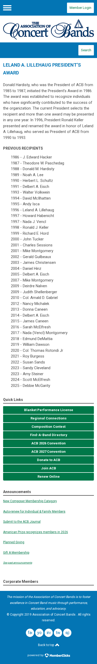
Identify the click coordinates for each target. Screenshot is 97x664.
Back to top (46, 645)
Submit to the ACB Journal (22, 521)
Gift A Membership (16, 552)
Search (86, 50)
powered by (35, 655)
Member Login (80, 8)
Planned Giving (13, 542)
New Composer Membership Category (30, 501)
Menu (7, 8)
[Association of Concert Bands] (48, 29)
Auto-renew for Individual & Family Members (34, 511)
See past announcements (17, 562)
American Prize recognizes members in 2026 (35, 532)
